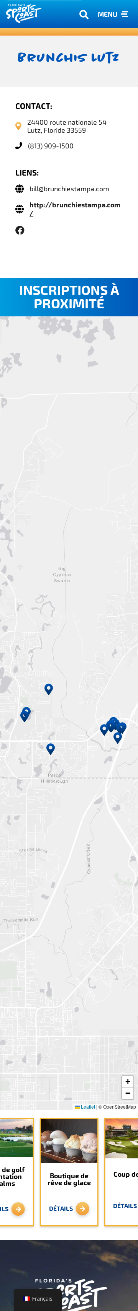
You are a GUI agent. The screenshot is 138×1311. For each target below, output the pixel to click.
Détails (61, 1208)
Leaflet (87, 1106)
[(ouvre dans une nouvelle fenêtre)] (20, 230)
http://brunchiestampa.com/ (75, 209)
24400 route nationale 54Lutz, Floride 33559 (67, 126)
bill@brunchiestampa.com (69, 189)
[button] (50, 749)
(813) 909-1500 (51, 146)
